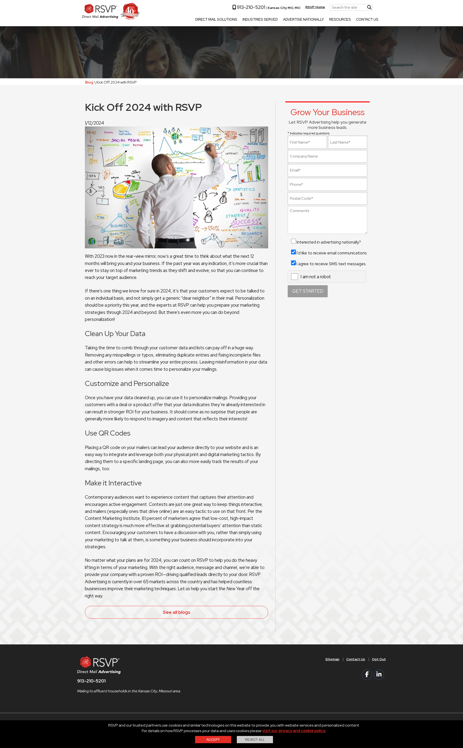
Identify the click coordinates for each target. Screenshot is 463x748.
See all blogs (176, 612)
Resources (340, 20)
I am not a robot (315, 277)
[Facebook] (367, 674)
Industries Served (260, 20)
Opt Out (379, 659)
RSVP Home (315, 7)
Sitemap (332, 659)
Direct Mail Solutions (216, 20)
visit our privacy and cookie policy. (294, 730)
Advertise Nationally (303, 20)
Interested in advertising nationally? (329, 242)
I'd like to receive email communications (332, 253)
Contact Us (367, 20)
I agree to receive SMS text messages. (331, 263)
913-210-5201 (250, 7)
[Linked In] (379, 674)
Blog (89, 82)
